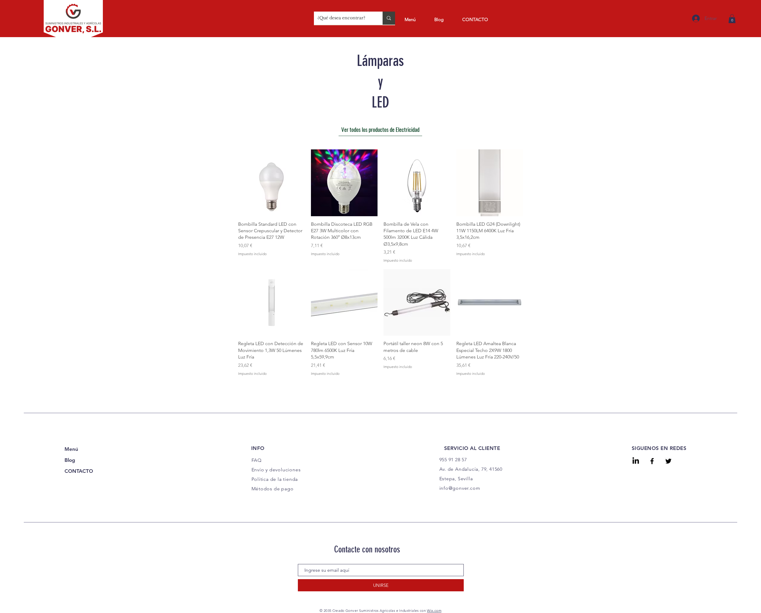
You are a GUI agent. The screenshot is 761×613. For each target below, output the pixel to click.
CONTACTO (79, 471)
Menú (71, 449)
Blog (70, 460)
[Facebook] (652, 461)
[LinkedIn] (636, 461)
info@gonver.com (459, 488)
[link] (732, 18)
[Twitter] (668, 461)
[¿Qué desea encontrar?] (389, 18)
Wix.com (434, 610)
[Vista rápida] (271, 182)
